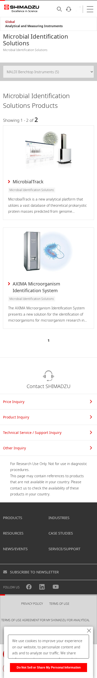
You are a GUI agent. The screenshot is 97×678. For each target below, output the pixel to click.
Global (10, 22)
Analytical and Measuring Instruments (34, 26)
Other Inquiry (14, 448)
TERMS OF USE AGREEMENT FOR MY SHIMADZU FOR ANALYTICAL (45, 620)
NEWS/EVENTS (15, 548)
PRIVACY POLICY (32, 604)
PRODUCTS (12, 517)
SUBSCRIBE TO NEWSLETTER (34, 571)
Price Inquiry (13, 401)
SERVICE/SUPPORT (64, 548)
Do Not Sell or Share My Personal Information (49, 667)
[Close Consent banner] (89, 631)
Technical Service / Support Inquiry (32, 432)
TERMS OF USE (59, 604)
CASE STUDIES (60, 533)
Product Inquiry (16, 417)
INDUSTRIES (58, 517)
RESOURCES (13, 533)
